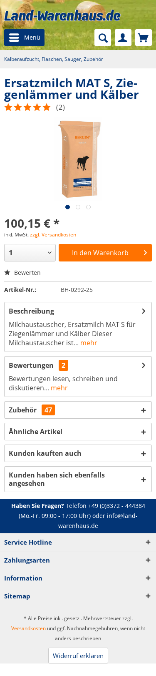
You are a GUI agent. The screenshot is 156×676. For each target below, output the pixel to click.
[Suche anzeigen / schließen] (102, 37)
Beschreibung (31, 311)
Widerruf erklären (78, 655)
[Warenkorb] (143, 37)
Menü (32, 37)
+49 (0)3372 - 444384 (116, 506)
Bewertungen (31, 365)
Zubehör (30, 410)
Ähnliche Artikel (35, 431)
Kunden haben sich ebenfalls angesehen (57, 479)
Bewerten (26, 272)
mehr (88, 342)
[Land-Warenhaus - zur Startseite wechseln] (62, 15)
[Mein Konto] (123, 37)
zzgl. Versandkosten (53, 234)
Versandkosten (28, 628)
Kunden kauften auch (45, 453)
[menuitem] (24, 37)
